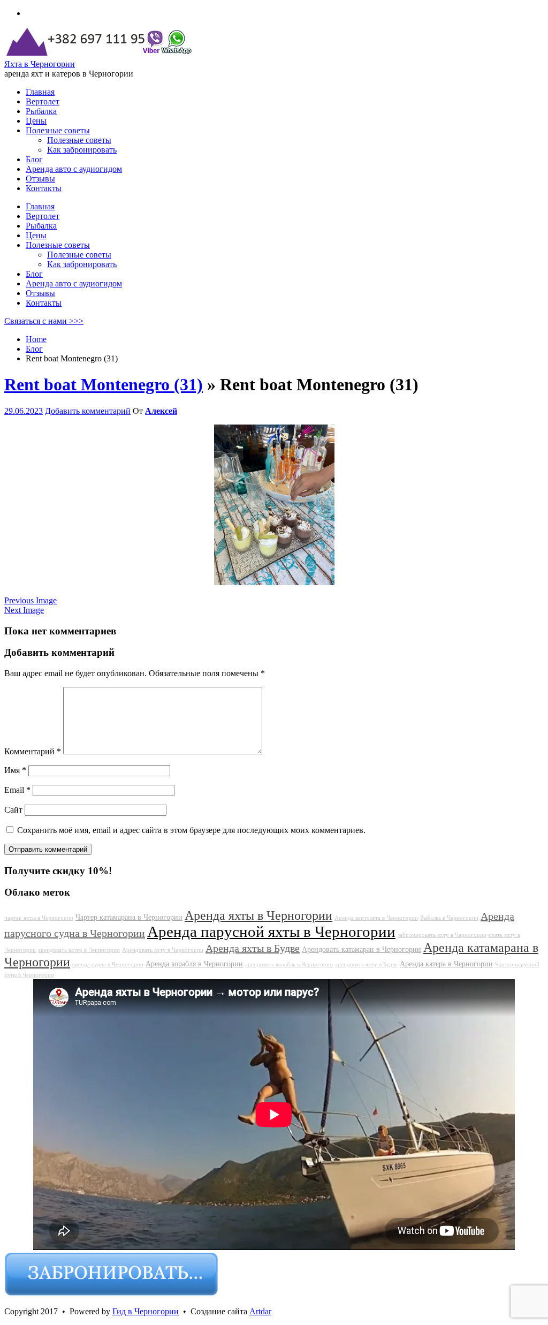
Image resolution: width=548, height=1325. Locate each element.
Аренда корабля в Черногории (194, 963)
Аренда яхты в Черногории (258, 915)
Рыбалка (41, 225)
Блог (34, 273)
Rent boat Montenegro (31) (103, 384)
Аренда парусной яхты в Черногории (271, 931)
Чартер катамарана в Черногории (128, 917)
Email (17, 789)
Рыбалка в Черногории (449, 918)
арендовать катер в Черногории (79, 950)
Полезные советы (58, 244)
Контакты (44, 302)
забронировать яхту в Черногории (442, 935)
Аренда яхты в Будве (253, 948)
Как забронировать (82, 264)
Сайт (13, 809)
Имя (15, 770)
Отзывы (40, 293)
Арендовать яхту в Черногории (162, 950)
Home (36, 339)
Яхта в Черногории (39, 64)
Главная (40, 206)
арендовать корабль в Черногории (289, 964)
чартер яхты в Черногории (38, 918)
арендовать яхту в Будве (366, 964)
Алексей (161, 410)
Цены (36, 235)
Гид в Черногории (145, 1311)
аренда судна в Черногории (107, 964)
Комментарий (32, 751)
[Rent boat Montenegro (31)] (274, 582)
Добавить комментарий (88, 410)
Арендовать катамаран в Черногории (361, 949)
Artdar (260, 1311)
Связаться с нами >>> (43, 320)
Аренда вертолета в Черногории (376, 918)
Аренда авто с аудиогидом (74, 283)
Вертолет (42, 216)
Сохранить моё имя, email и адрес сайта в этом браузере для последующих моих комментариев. (191, 830)
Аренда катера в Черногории (446, 963)
